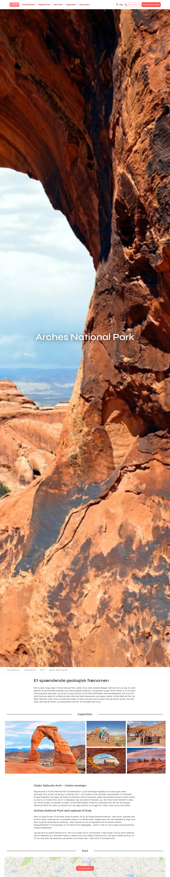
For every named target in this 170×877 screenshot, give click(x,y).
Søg (121, 4)
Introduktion (13, 670)
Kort (42, 670)
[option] (45, 747)
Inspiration (30, 670)
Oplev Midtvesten (58, 670)
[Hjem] (14, 4)
